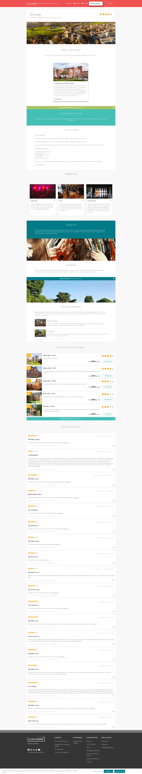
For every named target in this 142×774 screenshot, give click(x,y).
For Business (109, 3)
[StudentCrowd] (32, 3)
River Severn (50, 331)
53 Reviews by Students (36, 17)
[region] (71, 771)
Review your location (71, 107)
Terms (88, 747)
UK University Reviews (61, 741)
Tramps (38, 209)
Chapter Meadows (52, 321)
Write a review (59, 749)
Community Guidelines (62, 752)
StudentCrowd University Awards (62, 745)
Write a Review (96, 3)
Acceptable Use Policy (93, 750)
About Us (89, 741)
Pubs (60, 201)
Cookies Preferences (93, 758)
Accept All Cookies (119, 771)
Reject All (108, 771)
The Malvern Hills (39, 312)
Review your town (71, 418)
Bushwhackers (45, 209)
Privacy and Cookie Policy (92, 754)
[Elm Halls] (34, 410)
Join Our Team (91, 744)
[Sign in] (86, 3)
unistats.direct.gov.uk (108, 747)
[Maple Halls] (34, 385)
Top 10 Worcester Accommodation (71, 347)
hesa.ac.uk (105, 744)
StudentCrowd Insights (77, 742)
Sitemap (89, 762)
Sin (35, 207)
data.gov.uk (105, 741)
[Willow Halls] (34, 372)
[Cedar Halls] (34, 359)
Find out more (58, 99)
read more (66, 442)
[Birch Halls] (34, 397)
